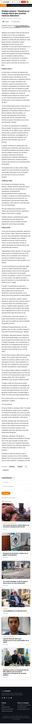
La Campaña (6, 2)
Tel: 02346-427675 (21, 707)
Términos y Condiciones (7, 709)
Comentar (6, 493)
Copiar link (5, 470)
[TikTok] (9, 698)
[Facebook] (3, 698)
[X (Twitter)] (7, 698)
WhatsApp (11, 466)
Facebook (20, 466)
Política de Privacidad (7, 711)
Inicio (3, 705)
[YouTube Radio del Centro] (12, 698)
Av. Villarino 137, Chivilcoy (23, 705)
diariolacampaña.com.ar (23, 709)
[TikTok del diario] (19, 2)
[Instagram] (5, 698)
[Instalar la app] (27, 2)
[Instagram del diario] (15, 2)
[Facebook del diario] (13, 2)
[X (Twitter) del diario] (17, 2)
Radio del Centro (6, 707)
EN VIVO (23, 1)
